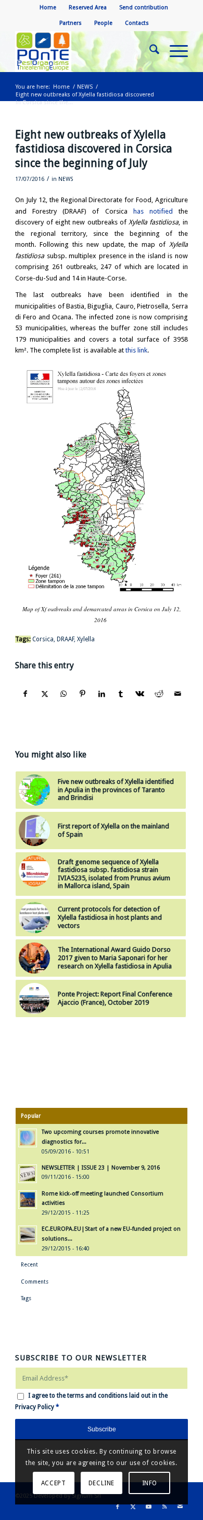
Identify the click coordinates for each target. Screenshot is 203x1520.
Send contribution (143, 7)
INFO (149, 1483)
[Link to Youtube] (149, 1507)
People (103, 23)
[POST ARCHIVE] (84, 51)
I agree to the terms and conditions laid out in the (91, 1401)
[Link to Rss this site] (164, 1507)
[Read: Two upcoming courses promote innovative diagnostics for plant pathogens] (27, 1138)
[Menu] (173, 51)
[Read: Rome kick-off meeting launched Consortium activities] (27, 1199)
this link (136, 350)
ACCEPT (53, 1483)
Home (48, 7)
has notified (153, 211)
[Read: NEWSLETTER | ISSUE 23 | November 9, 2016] (27, 1173)
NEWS (65, 179)
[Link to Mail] (180, 1507)
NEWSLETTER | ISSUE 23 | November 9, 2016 (101, 1167)
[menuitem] (48, 7)
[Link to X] (133, 1507)
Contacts (137, 23)
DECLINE (101, 1483)
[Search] (149, 51)
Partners (70, 23)
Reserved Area (88, 7)
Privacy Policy (34, 1407)
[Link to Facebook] (117, 1507)
